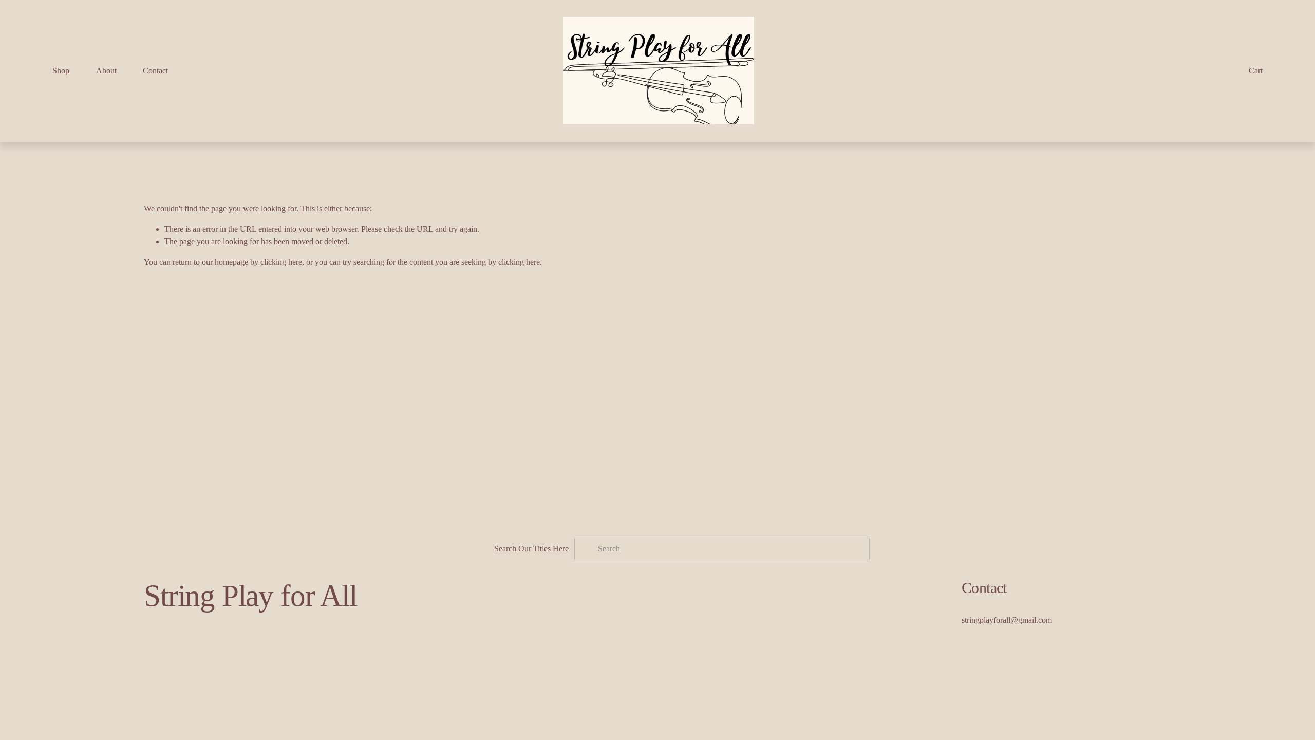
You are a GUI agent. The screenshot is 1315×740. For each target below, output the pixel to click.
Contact (155, 70)
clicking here (281, 261)
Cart (1256, 70)
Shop (60, 70)
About (106, 70)
